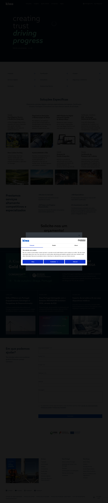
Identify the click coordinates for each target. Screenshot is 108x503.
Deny (33, 261)
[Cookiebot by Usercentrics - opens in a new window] (79, 240)
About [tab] (76, 245)
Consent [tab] (32, 245)
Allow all (75, 261)
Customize (53, 261)
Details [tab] (54, 245)
